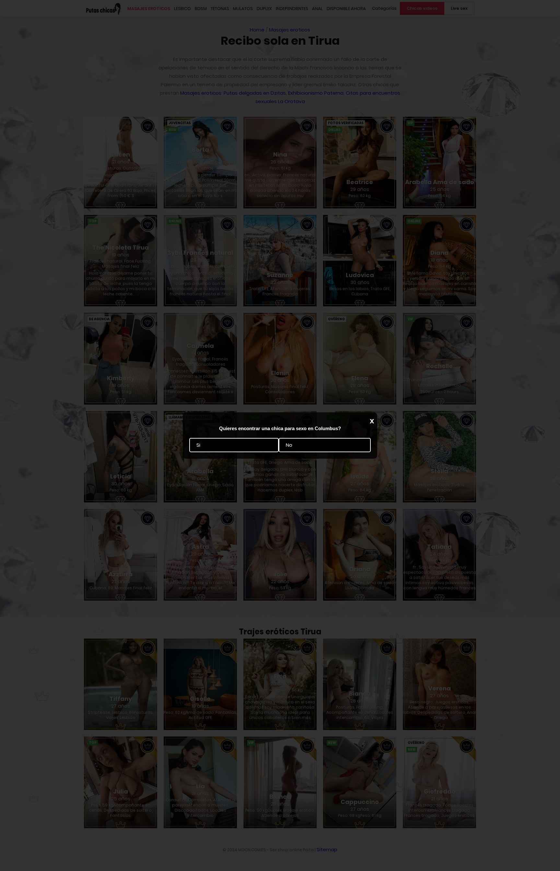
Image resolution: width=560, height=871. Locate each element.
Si (198, 445)
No (289, 445)
